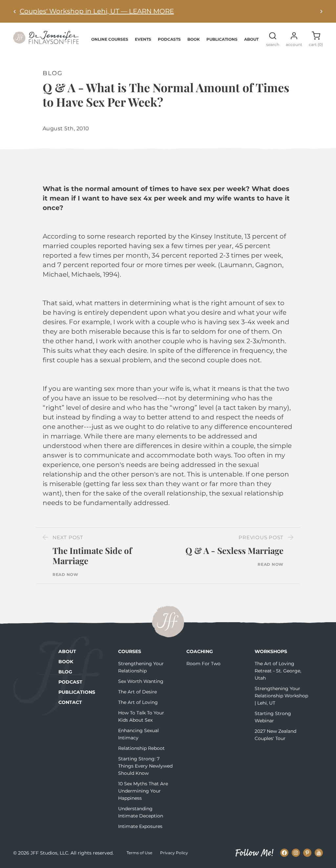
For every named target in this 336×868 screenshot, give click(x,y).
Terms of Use (139, 852)
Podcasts (169, 39)
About (251, 39)
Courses (129, 651)
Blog (65, 672)
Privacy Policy (174, 852)
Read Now (65, 574)
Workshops (271, 651)
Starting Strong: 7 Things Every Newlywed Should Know (145, 766)
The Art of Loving (138, 702)
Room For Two (203, 664)
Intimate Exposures (140, 826)
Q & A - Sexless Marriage (234, 550)
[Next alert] (321, 11)
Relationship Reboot (141, 748)
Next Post (67, 537)
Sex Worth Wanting (140, 681)
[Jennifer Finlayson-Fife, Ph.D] (46, 42)
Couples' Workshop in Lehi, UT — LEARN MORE (97, 11)
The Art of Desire (137, 692)
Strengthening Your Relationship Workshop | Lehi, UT (281, 696)
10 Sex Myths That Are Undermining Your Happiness (143, 791)
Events (143, 39)
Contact (70, 702)
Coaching (199, 651)
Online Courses (109, 39)
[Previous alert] (15, 11)
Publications (222, 39)
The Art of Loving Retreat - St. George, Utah (278, 671)
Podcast (70, 682)
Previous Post (261, 537)
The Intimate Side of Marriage (92, 555)
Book (193, 39)
